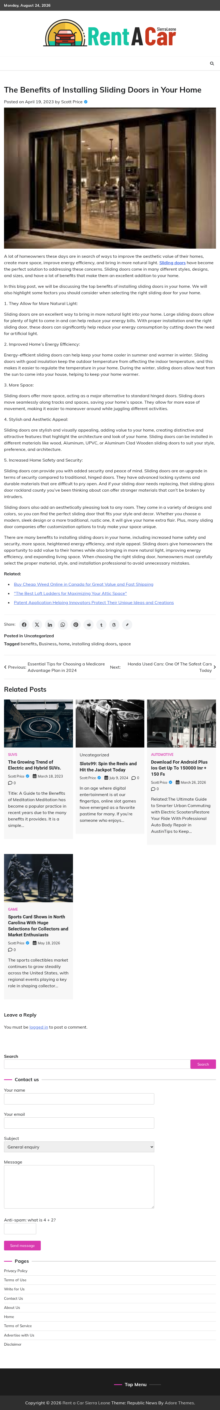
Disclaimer (12, 1344)
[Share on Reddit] (88, 625)
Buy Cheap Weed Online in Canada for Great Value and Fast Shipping (83, 584)
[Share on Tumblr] (101, 625)
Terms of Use (15, 1280)
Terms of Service (18, 1325)
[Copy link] (127, 625)
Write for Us (14, 1289)
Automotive (162, 754)
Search (11, 1056)
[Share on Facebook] (24, 625)
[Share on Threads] (114, 625)
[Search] (212, 64)
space (125, 643)
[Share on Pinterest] (76, 625)
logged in (39, 1027)
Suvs (12, 754)
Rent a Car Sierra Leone (86, 1402)
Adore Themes (179, 1402)
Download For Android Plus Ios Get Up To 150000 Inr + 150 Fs (179, 768)
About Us (12, 1307)
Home (9, 1316)
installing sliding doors (94, 643)
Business (48, 643)
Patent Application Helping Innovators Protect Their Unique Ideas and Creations (94, 602)
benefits (29, 643)
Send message (22, 1245)
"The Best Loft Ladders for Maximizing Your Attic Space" (70, 593)
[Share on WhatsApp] (63, 625)
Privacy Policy (15, 1270)
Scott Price (72, 101)
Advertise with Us (19, 1335)
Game (13, 909)
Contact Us (13, 1298)
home (64, 643)
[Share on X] (37, 625)
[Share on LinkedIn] (50, 625)
